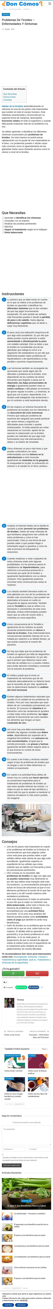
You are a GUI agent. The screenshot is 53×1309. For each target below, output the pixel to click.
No (37, 973)
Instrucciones (9, 97)
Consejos (7, 100)
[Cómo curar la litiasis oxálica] (38, 1061)
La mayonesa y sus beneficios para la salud (31, 1246)
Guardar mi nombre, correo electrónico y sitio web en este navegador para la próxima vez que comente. (25, 1159)
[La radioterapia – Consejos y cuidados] (7, 1216)
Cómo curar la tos (12, 1035)
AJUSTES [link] (23, 1300)
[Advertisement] (26, 59)
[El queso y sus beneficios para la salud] (7, 1238)
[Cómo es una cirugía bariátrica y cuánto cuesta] (14, 1084)
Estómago (9, 1078)
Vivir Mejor (26, 1201)
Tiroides (6, 14)
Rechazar (22, 1305)
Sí (13, 973)
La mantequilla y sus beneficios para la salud (32, 1257)
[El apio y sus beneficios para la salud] (26, 1194)
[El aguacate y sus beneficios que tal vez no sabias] (7, 1227)
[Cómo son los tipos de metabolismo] (38, 1084)
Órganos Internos (12, 1055)
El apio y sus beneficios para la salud (27, 1205)
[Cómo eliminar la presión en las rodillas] (7, 1270)
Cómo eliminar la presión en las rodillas (30, 1267)
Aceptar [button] (8, 1305)
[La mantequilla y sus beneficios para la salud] (7, 1259)
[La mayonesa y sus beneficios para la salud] (7, 1249)
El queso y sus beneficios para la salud (29, 1235)
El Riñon (32, 1055)
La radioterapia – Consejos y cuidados (29, 1214)
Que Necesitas (10, 94)
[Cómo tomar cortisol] (14, 1061)
